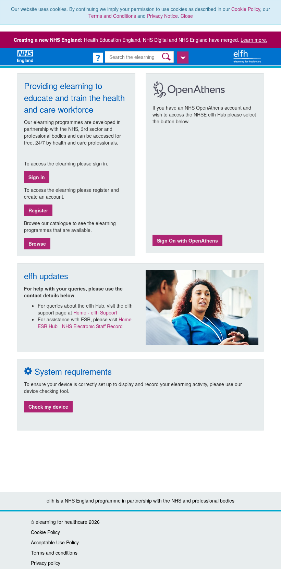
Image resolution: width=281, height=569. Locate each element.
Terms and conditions (54, 552)
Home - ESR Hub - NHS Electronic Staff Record (86, 323)
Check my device (48, 406)
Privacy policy (45, 562)
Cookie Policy (245, 8)
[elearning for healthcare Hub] (248, 55)
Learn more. (254, 39)
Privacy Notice (162, 15)
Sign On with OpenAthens (187, 240)
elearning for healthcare (61, 521)
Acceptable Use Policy (55, 542)
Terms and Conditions (112, 15)
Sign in (36, 177)
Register (38, 210)
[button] (167, 57)
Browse (37, 243)
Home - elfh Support (95, 312)
